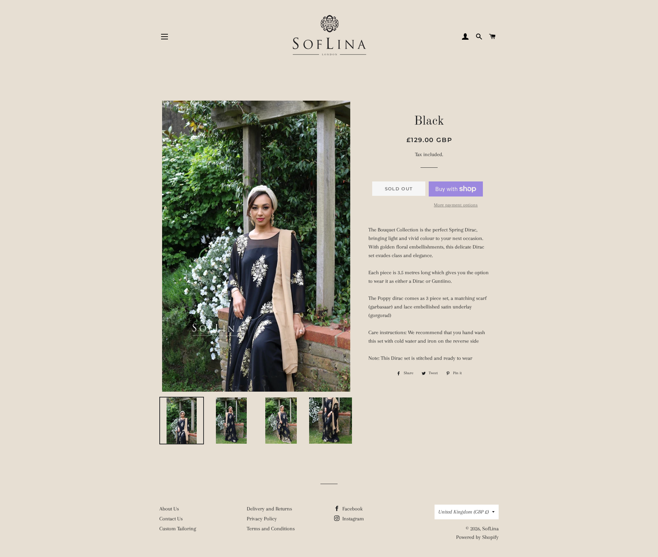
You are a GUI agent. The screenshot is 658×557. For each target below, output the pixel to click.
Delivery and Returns (269, 509)
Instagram (352, 519)
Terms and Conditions (271, 529)
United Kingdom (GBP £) (463, 512)
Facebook (352, 509)
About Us (169, 509)
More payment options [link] (456, 204)
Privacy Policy (262, 519)
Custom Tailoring (177, 529)
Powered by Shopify (477, 537)
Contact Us (171, 519)
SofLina (490, 529)
